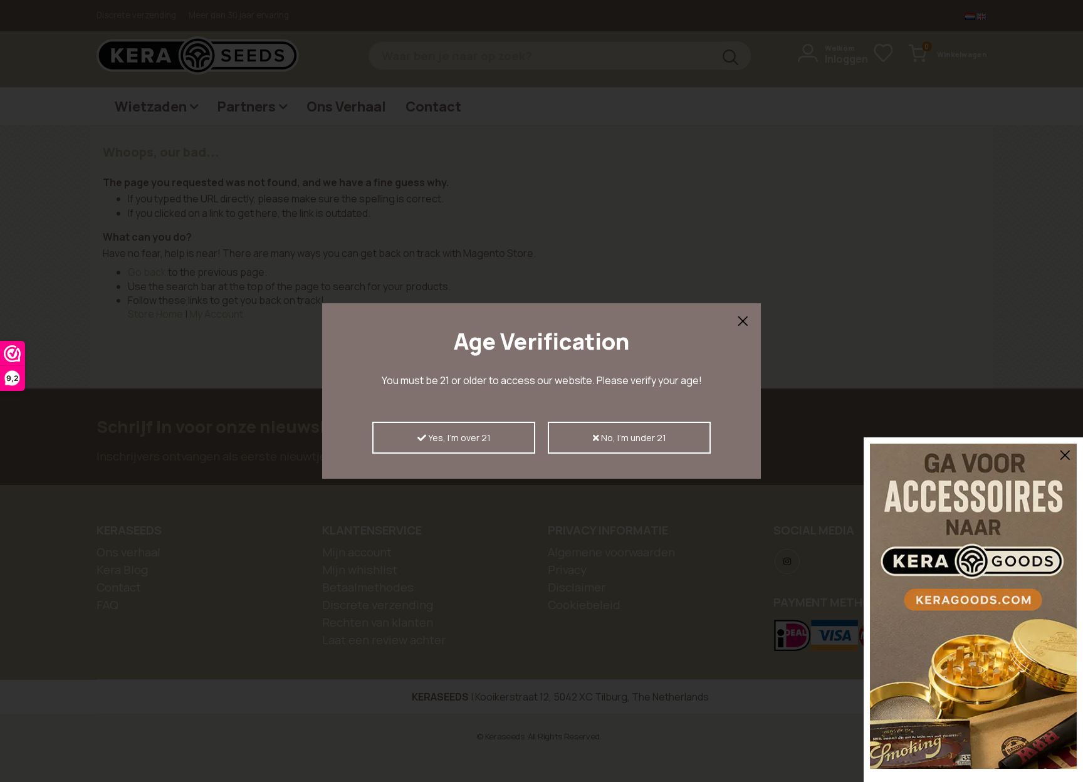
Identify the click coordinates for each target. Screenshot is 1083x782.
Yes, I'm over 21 (458, 438)
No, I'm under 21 (632, 438)
